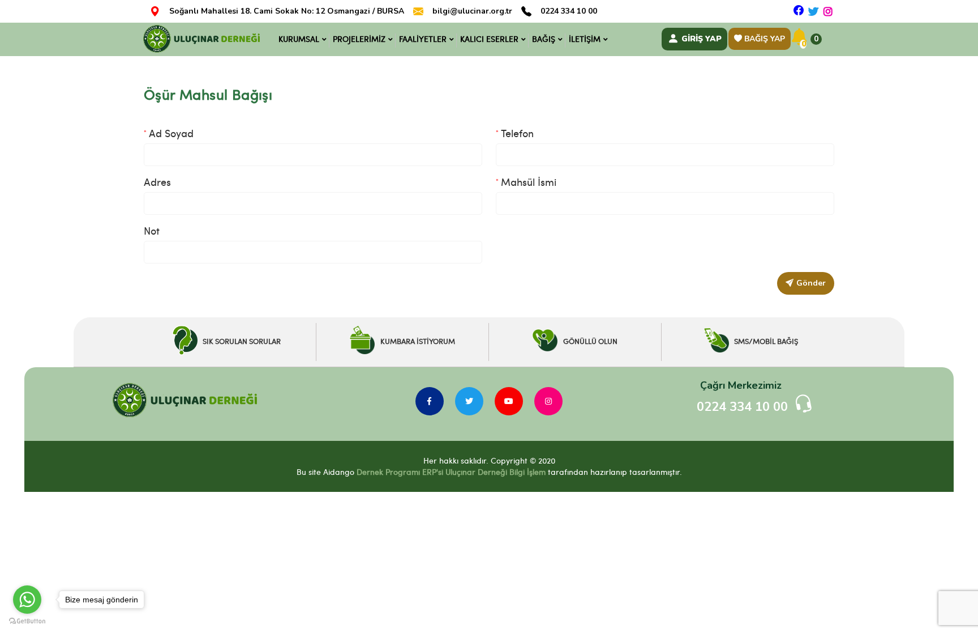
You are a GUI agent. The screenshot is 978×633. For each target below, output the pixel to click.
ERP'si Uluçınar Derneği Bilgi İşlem (483, 471)
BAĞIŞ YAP (763, 38)
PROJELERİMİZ (359, 38)
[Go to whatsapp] (27, 599)
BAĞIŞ (543, 38)
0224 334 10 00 (569, 11)
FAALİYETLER (423, 38)
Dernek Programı (388, 471)
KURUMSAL (298, 38)
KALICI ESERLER (489, 38)
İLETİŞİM (584, 38)
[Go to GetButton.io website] (27, 621)
